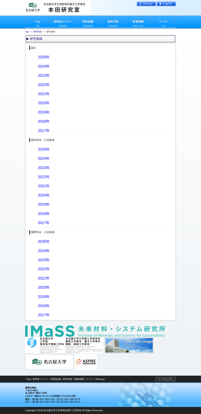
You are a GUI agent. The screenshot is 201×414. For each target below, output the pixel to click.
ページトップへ (165, 379)
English (166, 4)
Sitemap (146, 4)
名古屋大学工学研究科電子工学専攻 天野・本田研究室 (76, 8)
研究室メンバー (62, 22)
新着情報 (138, 22)
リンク (163, 22)
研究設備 (87, 22)
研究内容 (113, 22)
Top (37, 22)
